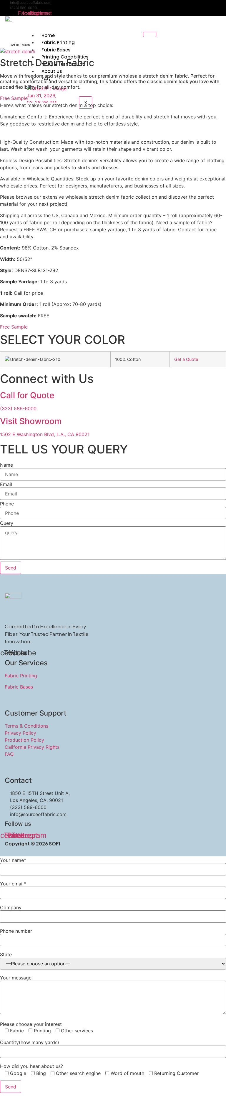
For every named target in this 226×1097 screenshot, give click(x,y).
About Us (51, 71)
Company (10, 907)
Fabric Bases (56, 50)
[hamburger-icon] (149, 34)
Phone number (16, 931)
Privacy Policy (20, 733)
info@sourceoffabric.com (30, 2)
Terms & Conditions (26, 726)
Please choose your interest (31, 1024)
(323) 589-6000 (23, 8)
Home (48, 35)
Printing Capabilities (65, 57)
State (6, 954)
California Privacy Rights (32, 747)
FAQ (9, 754)
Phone (7, 503)
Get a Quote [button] (186, 359)
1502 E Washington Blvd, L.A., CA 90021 (44, 434)
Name (6, 465)
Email (6, 484)
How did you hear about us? (31, 1066)
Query (6, 523)
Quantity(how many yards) (29, 1042)
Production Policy (24, 740)
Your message (15, 977)
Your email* (13, 883)
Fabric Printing (58, 42)
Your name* (13, 860)
